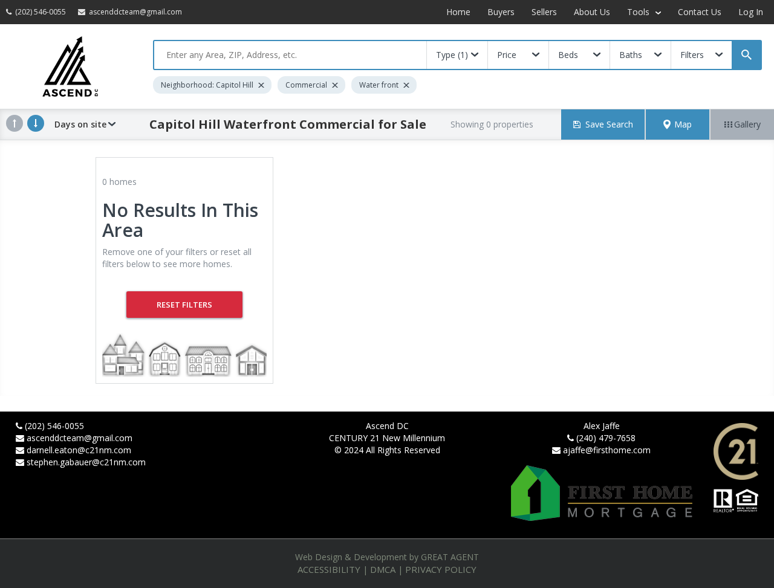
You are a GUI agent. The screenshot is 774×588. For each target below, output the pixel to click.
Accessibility (329, 569)
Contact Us (699, 12)
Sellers (544, 12)
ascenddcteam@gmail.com (79, 438)
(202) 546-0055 (54, 425)
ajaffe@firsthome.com (607, 450)
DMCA (382, 569)
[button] (678, 124)
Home (458, 12)
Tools (639, 12)
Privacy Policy (440, 569)
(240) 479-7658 (606, 438)
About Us (592, 12)
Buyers (501, 12)
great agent (450, 557)
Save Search (609, 124)
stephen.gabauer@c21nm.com (86, 462)
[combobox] (290, 55)
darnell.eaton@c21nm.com (79, 450)
